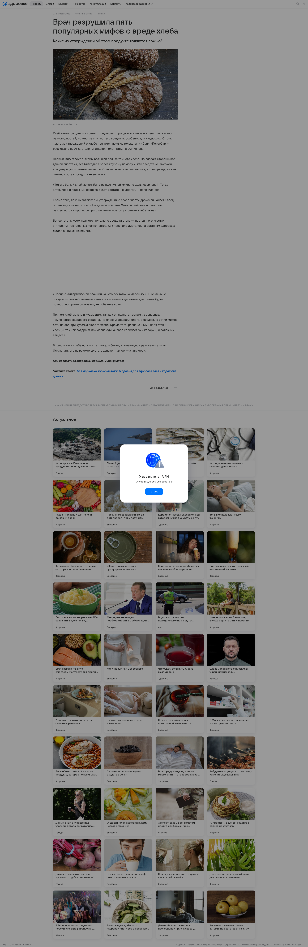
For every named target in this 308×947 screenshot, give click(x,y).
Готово (154, 491)
